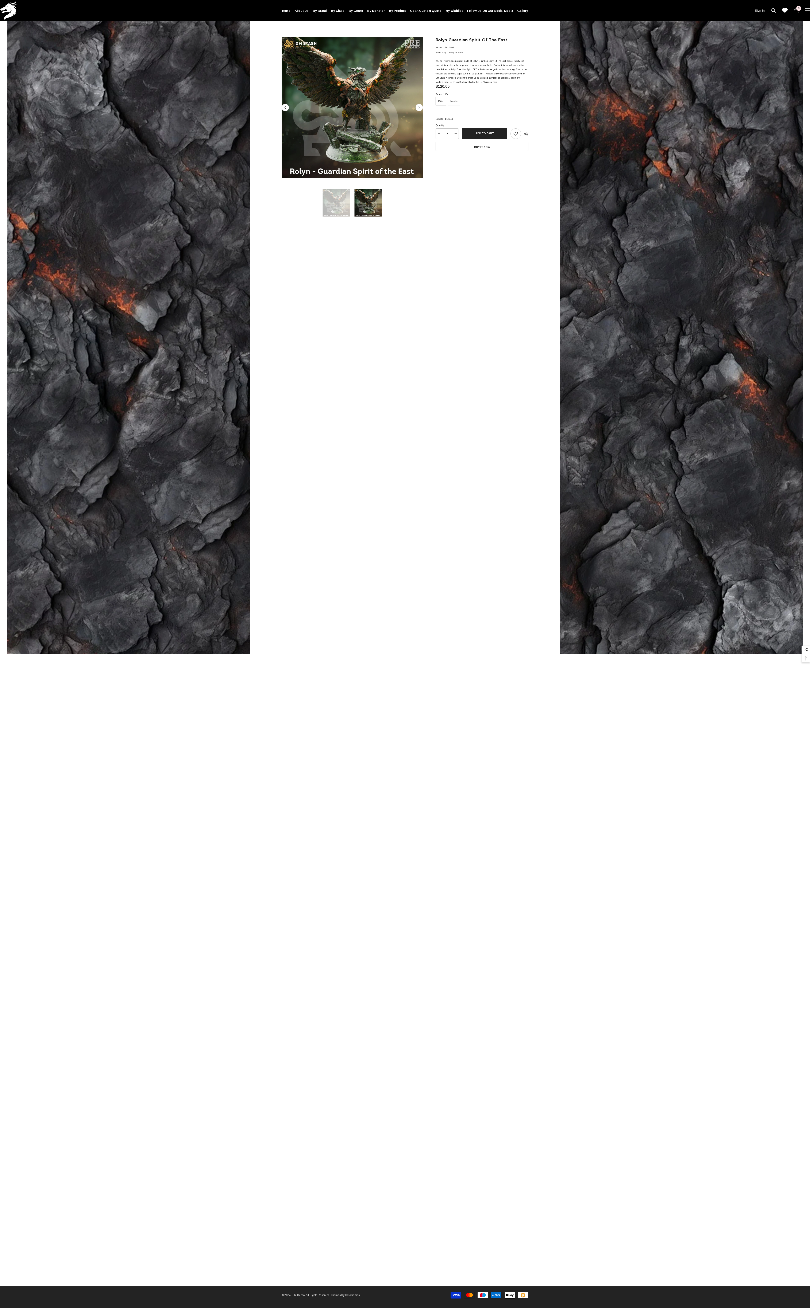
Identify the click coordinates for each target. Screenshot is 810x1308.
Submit (454, 671)
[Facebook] (445, 689)
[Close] (504, 604)
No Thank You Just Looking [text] (457, 699)
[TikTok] (463, 689)
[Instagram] (454, 689)
